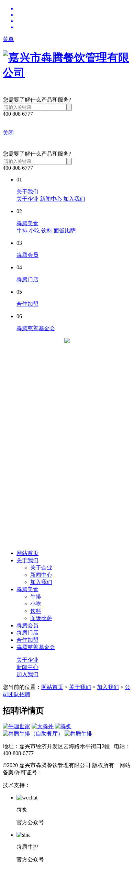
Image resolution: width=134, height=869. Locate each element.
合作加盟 (27, 304)
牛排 (21, 230)
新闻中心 (51, 199)
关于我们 (27, 192)
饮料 (46, 230)
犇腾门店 (27, 279)
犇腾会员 (27, 255)
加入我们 (74, 199)
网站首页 (27, 553)
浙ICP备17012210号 (66, 772)
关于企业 (27, 199)
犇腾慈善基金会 (35, 328)
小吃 (34, 230)
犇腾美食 (27, 223)
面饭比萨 (65, 230)
